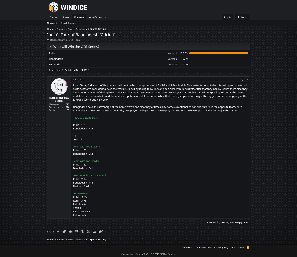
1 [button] (172, 53)
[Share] (242, 80)
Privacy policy (221, 247)
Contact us (187, 247)
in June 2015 (223, 92)
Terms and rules (203, 247)
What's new (96, 17)
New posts (52, 23)
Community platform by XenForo (148, 254)
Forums (79, 17)
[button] (105, 17)
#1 (246, 79)
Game (53, 17)
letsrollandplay (57, 39)
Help (232, 247)
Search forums (68, 23)
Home (65, 17)
